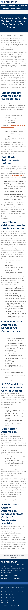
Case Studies (4, 575)
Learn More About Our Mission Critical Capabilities (14, 556)
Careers (16, 575)
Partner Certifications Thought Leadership (12, 597)
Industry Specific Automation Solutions (12, 595)
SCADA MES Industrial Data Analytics (11, 605)
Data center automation (17, 175)
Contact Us (4, 578)
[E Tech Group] (7, 2)
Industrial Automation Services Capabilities (12, 592)
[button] (26, 1)
